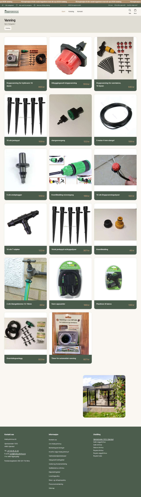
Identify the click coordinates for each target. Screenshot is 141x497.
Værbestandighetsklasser (57, 456)
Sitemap (52, 488)
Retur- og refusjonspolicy (57, 480)
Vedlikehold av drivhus (56, 468)
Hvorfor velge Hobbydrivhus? (59, 452)
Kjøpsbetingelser (54, 472)
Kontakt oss (53, 440)
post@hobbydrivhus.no (18, 454)
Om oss (110, 5)
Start (63, 11)
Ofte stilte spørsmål (119, 5)
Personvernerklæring (56, 484)
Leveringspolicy (54, 476)
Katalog (71, 11)
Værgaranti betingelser (56, 460)
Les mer (12, 76)
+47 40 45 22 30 (13, 451)
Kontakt (80, 11)
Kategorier (11, 24)
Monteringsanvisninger (56, 448)
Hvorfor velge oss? (132, 5)
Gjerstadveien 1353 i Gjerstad (103, 439)
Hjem (5, 24)
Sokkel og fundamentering (58, 464)
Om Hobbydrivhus (55, 444)
